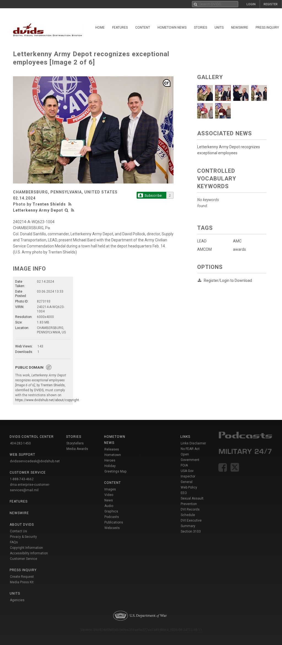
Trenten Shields (49, 204)
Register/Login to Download (228, 280)
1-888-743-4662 (22, 479)
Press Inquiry (23, 570)
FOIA (184, 465)
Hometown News (172, 27)
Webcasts (112, 528)
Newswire (239, 27)
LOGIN (251, 4)
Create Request (22, 577)
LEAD (202, 241)
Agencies (17, 600)
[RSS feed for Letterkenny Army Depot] (72, 210)
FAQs (14, 542)
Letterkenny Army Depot (38, 210)
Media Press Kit (22, 582)
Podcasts (111, 517)
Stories (200, 27)
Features (120, 27)
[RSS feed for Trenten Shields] (70, 204)
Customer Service (23, 559)
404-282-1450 (20, 443)
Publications (113, 522)
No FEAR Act (190, 449)
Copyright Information (26, 548)
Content (142, 27)
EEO (184, 493)
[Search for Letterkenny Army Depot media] (66, 210)
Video (108, 495)
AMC (237, 241)
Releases (111, 449)
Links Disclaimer (193, 443)
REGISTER (271, 4)
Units (219, 27)
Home (100, 27)
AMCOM (204, 249)
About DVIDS (22, 525)
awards (239, 249)
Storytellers (75, 443)
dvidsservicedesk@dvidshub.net (35, 461)
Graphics (111, 511)
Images (110, 489)
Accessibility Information (29, 553)
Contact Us (18, 531)
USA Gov (187, 471)
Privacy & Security (23, 537)
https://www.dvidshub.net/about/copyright (47, 400)
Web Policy (189, 487)
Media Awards (77, 449)
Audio (108, 506)
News (108, 500)
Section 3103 (191, 531)
